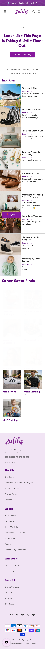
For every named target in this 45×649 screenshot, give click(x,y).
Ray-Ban (7, 368)
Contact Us (10, 521)
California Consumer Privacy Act (19, 482)
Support (9, 509)
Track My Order (12, 527)
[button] (5, 11)
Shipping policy (31, 644)
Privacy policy (35, 640)
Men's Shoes (9, 391)
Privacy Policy (11, 494)
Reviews (8, 593)
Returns (8, 544)
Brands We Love (12, 587)
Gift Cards (9, 604)
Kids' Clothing (10, 420)
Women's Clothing (7, 313)
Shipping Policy (12, 538)
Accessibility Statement (15, 550)
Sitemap (8, 500)
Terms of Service (12, 488)
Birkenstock (30, 340)
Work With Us (11, 558)
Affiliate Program (12, 565)
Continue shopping (22, 54)
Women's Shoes (32, 311)
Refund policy (23, 640)
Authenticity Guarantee (15, 532)
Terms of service (17, 644)
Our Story (9, 477)
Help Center (10, 515)
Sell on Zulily (10, 571)
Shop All (8, 598)
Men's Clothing (32, 391)
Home (27, 368)
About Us (9, 470)
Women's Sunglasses (9, 341)
